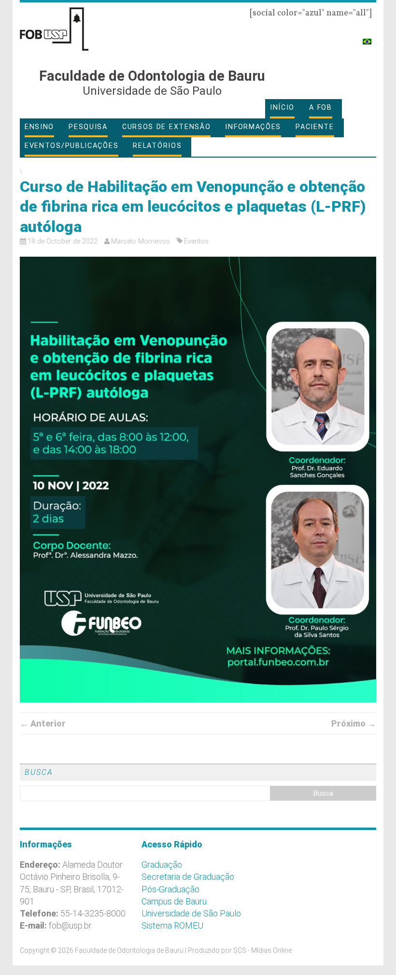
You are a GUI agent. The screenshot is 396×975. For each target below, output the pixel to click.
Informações (253, 127)
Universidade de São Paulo (191, 913)
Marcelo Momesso (140, 241)
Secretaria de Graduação (187, 877)
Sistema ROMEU (172, 925)
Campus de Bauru (174, 901)
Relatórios (157, 146)
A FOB (320, 107)
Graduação (161, 864)
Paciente (315, 127)
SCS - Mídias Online (262, 950)
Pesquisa (88, 127)
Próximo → (353, 723)
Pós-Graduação (170, 889)
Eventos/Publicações (71, 146)
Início (282, 107)
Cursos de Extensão (166, 127)
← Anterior (43, 723)
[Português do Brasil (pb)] (367, 37)
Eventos (196, 241)
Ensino (39, 127)
